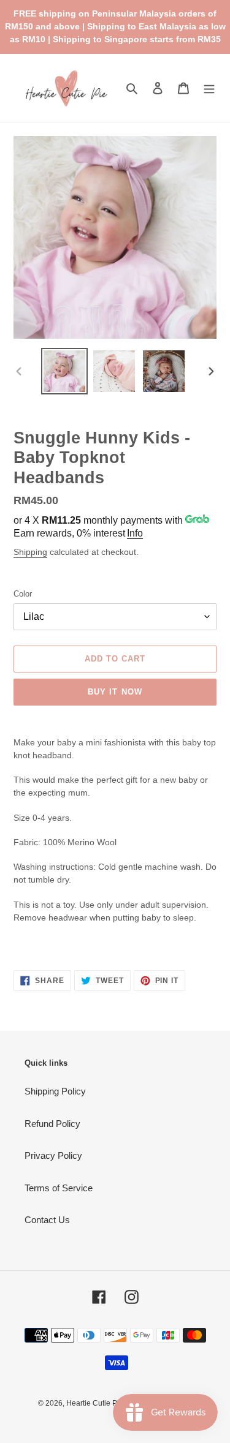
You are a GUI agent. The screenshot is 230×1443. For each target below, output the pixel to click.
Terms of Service (59, 1188)
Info (135, 533)
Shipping (30, 552)
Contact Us (47, 1220)
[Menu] (209, 88)
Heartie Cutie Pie (94, 1403)
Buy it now (115, 691)
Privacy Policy (53, 1155)
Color (22, 593)
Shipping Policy (55, 1091)
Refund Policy (52, 1123)
